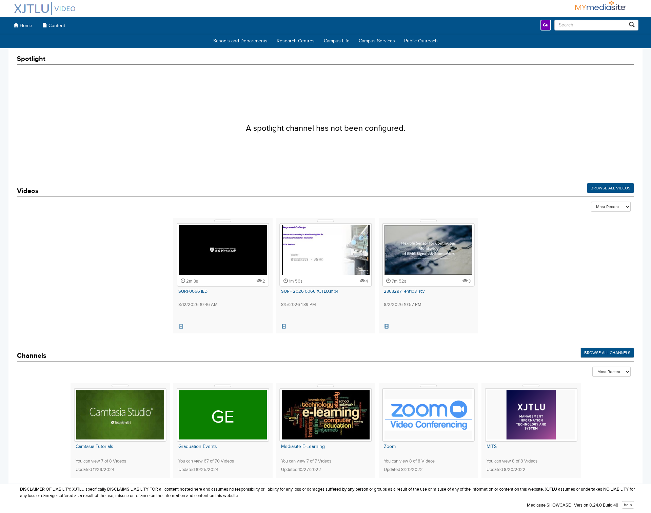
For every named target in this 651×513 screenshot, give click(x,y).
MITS (492, 446)
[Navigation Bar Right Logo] (597, 8)
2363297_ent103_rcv (404, 291)
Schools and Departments (240, 41)
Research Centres (296, 41)
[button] (181, 326)
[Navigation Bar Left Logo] (45, 8)
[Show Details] (222, 221)
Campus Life (337, 41)
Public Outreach (421, 41)
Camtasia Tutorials (94, 446)
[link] (545, 25)
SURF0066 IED (193, 291)
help (628, 504)
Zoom (390, 446)
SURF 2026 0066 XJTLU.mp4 (309, 291)
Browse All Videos (610, 188)
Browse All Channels (607, 352)
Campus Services (377, 41)
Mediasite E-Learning (303, 446)
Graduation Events (197, 446)
